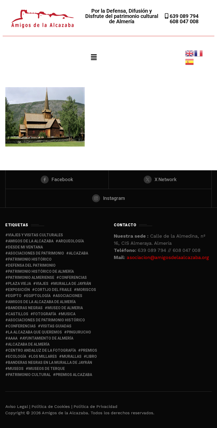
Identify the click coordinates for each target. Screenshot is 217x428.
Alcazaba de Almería (28, 344)
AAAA (12, 338)
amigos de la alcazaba (30, 241)
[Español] (189, 61)
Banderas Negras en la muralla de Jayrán (50, 362)
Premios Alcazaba (74, 375)
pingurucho (79, 332)
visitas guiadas (55, 326)
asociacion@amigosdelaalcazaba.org (168, 257)
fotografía (44, 314)
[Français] (198, 53)
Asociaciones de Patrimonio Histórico (46, 320)
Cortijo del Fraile (53, 290)
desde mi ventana (25, 247)
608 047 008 (184, 21)
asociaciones (68, 296)
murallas (72, 356)
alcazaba (78, 253)
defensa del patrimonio (32, 265)
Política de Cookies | (52, 406)
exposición (19, 290)
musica (68, 314)
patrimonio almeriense (31, 277)
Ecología (17, 356)
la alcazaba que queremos (35, 332)
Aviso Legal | (17, 406)
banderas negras (25, 308)
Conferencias (22, 326)
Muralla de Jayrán (72, 283)
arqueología (71, 241)
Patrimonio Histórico (30, 259)
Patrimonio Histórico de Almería (41, 271)
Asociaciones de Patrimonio (36, 253)
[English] (189, 53)
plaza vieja (19, 283)
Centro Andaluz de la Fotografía (42, 350)
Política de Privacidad (95, 406)
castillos (18, 314)
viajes (42, 283)
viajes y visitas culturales (35, 235)
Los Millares (44, 356)
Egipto (14, 296)
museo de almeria (65, 308)
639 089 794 (183, 16)
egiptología (38, 296)
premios (89, 350)
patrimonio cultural (29, 375)
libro (91, 356)
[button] (93, 57)
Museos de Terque (46, 368)
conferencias (73, 277)
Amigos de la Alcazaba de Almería (42, 302)
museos (16, 368)
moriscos (86, 290)
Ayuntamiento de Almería (47, 338)
